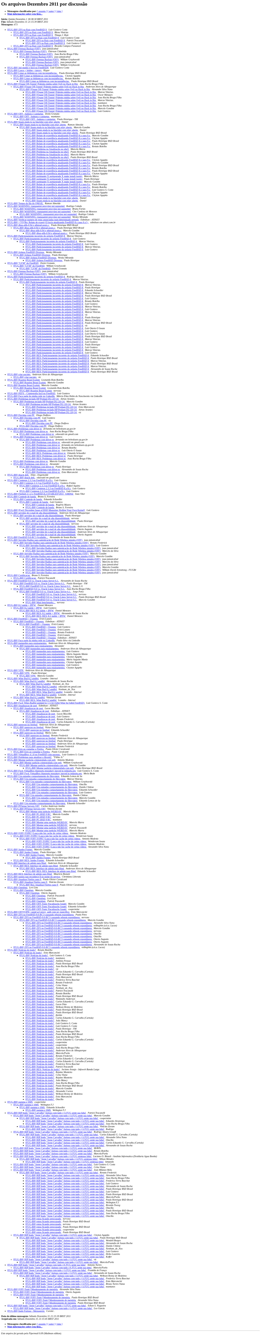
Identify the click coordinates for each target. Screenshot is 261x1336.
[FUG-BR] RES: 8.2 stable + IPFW (36, 610)
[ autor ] (51, 11)
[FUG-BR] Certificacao (19, 575)
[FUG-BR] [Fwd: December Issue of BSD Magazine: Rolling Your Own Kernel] (46, 510)
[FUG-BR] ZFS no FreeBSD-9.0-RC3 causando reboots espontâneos (40, 914)
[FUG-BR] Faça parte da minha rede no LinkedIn (31, 396)
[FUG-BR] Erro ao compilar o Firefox (25, 749)
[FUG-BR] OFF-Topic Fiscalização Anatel (46, 904)
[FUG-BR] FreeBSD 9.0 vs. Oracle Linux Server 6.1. (33, 580)
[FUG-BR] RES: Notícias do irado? (42, 1069)
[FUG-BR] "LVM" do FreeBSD (23, 263)
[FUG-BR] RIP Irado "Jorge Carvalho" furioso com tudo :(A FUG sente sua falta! (46, 1265)
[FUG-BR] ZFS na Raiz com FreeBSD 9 (27, 29)
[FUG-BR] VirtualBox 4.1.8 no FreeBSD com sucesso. (34, 754)
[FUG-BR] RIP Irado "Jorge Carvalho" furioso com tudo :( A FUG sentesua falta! (52, 1156)
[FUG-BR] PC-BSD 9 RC (38, 814)
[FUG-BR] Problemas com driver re (24, 428)
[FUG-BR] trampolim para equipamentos (27, 643)
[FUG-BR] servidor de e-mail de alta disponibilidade (32, 513)
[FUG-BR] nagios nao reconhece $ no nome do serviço (34, 876)
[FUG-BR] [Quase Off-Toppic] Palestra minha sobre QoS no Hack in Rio (42, 84)
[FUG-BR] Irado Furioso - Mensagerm (26, 1311)
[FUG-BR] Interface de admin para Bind (27, 863)
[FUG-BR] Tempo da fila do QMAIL (25, 203)
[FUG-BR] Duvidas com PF (21, 415)
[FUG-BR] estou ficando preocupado (43, 1218)
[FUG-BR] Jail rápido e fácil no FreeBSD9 (28, 67)
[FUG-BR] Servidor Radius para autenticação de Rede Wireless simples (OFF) (45, 540)
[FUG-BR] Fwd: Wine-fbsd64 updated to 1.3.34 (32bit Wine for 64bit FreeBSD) (46, 703)
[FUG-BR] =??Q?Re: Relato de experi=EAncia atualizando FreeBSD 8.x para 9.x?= (48, 222)
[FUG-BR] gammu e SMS (20, 1102)
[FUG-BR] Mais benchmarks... (40, 602)
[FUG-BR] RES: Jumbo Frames (29, 860)
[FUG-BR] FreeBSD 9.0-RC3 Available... (27, 537)
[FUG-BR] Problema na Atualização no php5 (47, 149)
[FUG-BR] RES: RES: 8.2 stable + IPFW (45, 616)
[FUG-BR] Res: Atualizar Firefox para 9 (39, 885)
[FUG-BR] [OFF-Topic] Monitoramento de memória (32, 1289)
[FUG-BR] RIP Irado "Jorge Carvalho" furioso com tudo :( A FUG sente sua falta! (47, 1113)
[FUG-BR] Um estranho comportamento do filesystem (33, 776)
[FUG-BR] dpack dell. (18, 475)
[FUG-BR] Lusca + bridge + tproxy (24, 70)
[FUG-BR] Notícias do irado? (21, 950)
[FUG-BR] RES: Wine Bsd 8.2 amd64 (44, 692)
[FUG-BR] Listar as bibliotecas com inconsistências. (32, 73)
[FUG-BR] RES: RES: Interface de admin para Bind (50, 871)
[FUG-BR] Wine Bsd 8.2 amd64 (23, 678)
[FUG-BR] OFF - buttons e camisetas (25, 114)
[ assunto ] (42, 11)
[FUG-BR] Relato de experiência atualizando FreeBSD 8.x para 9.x (58, 135)
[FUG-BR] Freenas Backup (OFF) (24, 48)
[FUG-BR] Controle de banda (22, 496)
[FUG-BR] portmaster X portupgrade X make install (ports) (54, 176)
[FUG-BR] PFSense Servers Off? (23, 806)
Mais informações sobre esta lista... (24, 14)
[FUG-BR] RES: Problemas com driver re (45, 453)
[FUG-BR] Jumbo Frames (20, 849)
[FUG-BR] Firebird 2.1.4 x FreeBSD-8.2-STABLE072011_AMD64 (40, 494)
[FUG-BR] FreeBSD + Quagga (22, 618)
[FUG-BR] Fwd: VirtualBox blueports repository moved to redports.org (41, 771)
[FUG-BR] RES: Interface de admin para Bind (35, 866)
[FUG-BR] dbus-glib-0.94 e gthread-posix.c (28, 225)
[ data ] (59, 11)
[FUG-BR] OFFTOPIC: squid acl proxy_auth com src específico (38, 912)
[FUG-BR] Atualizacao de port (22, 705)
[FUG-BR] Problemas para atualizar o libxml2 (29, 757)
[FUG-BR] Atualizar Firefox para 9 (24, 879)
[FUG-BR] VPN (15, 670)
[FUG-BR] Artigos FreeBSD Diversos (26, 252)
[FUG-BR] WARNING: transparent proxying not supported (36, 206)
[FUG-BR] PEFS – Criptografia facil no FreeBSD (31, 393)
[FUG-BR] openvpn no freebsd (22, 724)
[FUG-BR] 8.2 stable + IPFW (21, 605)
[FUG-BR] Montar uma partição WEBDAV (40, 811)
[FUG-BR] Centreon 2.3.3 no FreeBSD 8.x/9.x (30, 480)
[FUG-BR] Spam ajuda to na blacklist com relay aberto (33, 122)
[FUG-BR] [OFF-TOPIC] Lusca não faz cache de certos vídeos (38, 833)
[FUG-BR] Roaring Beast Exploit (23, 380)
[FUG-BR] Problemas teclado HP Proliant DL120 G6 (33, 399)
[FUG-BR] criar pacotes (19, 374)
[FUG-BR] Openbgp (17, 887)
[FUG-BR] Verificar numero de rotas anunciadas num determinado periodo (43, 219)
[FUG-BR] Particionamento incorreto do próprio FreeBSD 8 (36, 236)
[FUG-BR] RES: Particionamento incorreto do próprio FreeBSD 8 (57, 355)
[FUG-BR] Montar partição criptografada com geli (31, 760)
